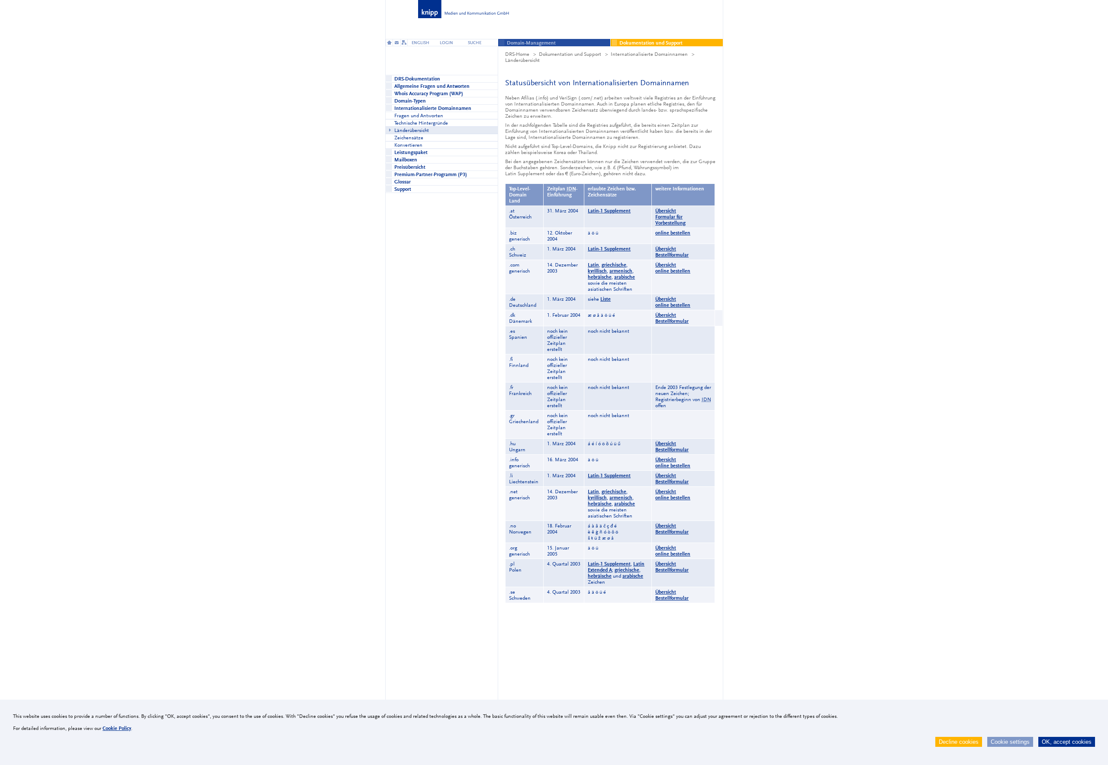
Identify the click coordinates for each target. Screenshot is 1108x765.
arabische (624, 277)
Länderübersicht (522, 60)
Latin (593, 265)
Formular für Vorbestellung (670, 220)
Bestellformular (672, 255)
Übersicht (665, 211)
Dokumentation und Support (570, 54)
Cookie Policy (117, 728)
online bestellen (672, 233)
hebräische (600, 277)
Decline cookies (959, 742)
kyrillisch (597, 271)
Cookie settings (1010, 742)
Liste (605, 299)
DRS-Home (517, 54)
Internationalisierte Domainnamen (649, 54)
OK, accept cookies (1067, 742)
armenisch (620, 271)
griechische (614, 265)
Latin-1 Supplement (609, 211)
